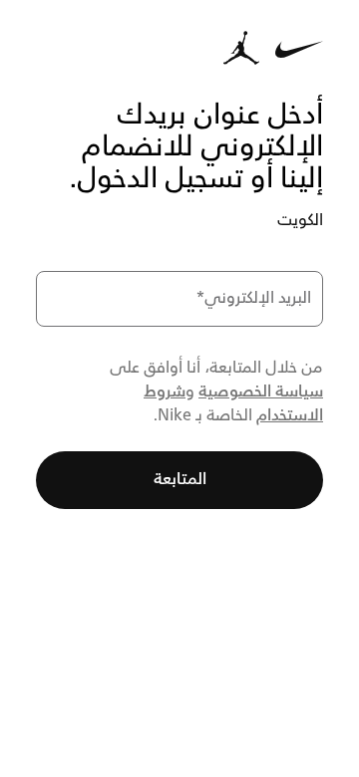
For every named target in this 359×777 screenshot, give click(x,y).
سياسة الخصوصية (260, 392)
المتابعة (180, 479)
